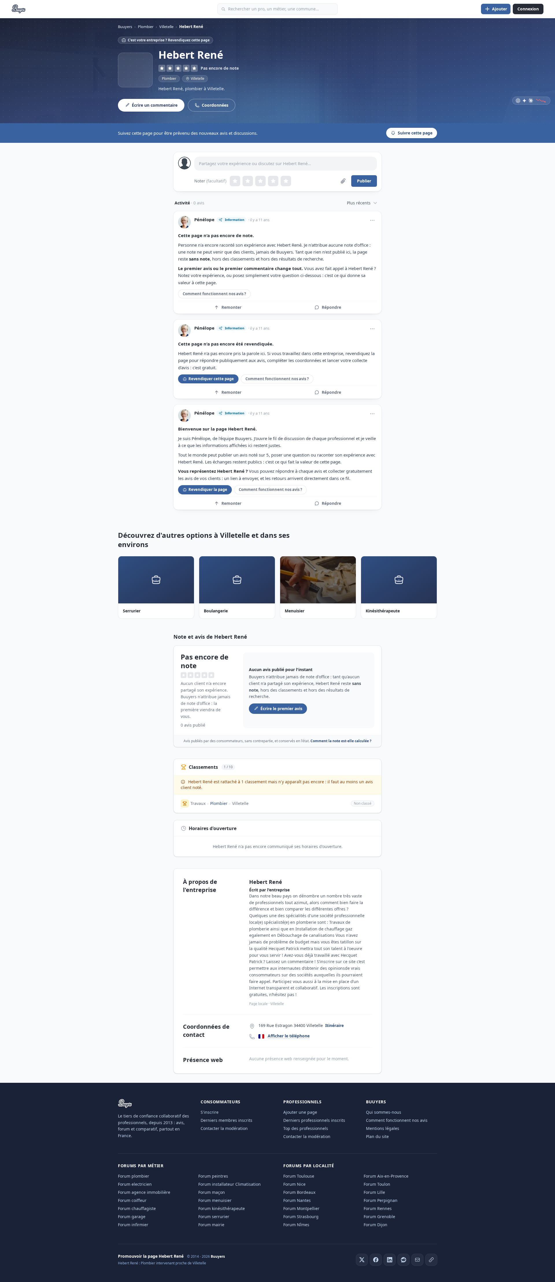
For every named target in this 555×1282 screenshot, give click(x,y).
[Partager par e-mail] (417, 1260)
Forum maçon (211, 1192)
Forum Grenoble (379, 1216)
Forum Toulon (377, 1184)
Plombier (169, 78)
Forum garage (131, 1216)
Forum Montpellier (301, 1208)
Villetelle (240, 803)
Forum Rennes (378, 1208)
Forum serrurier (213, 1216)
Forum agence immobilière (144, 1192)
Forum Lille (374, 1192)
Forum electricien (135, 1184)
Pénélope (204, 219)
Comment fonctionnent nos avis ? (214, 293)
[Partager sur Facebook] (376, 1260)
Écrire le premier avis (281, 708)
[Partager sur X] (362, 1260)
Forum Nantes (297, 1200)
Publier (364, 181)
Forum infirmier (133, 1224)
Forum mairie (211, 1224)
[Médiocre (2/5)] (248, 181)
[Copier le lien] (431, 1260)
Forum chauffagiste (137, 1208)
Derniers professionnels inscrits (314, 1120)
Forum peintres (213, 1176)
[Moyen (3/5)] (260, 181)
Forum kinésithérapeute (221, 1208)
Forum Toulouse (298, 1176)
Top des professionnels (305, 1128)
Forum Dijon (375, 1224)
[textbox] (285, 164)
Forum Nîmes (296, 1224)
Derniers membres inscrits (226, 1120)
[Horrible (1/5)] (235, 181)
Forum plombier (133, 1176)
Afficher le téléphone (289, 1036)
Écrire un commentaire (154, 105)
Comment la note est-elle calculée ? (340, 740)
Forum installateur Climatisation (229, 1184)
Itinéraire (334, 1025)
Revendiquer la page (207, 489)
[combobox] (277, 8)
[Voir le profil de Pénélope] (184, 222)
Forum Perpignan (380, 1200)
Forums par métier (141, 1165)
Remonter (231, 307)
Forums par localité (308, 1165)
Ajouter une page (300, 1112)
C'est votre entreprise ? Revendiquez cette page (169, 40)
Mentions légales (382, 1128)
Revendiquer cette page (211, 378)
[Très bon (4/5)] (273, 181)
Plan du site (377, 1136)
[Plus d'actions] (372, 220)
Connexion (528, 9)
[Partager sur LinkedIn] (389, 1260)
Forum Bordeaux (299, 1192)
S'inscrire (210, 1112)
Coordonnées (215, 105)
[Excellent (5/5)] (286, 181)
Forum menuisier (215, 1200)
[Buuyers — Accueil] (19, 9)
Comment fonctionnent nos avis (397, 1120)
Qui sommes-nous (383, 1112)
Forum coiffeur (132, 1200)
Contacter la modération (224, 1128)
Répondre (331, 307)
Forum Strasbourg (301, 1216)
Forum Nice (294, 1184)
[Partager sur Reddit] (403, 1260)
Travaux (198, 803)
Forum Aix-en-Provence (386, 1176)
